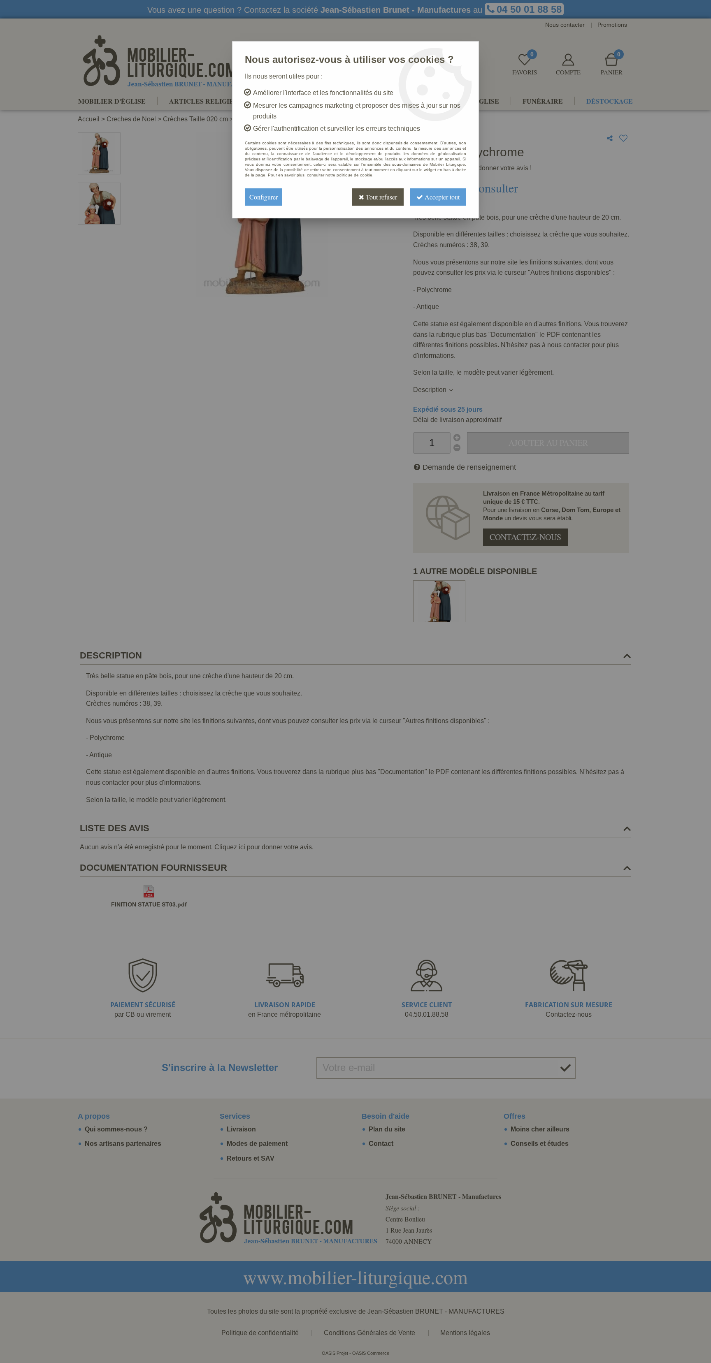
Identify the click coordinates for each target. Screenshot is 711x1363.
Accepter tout (441, 196)
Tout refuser (380, 196)
